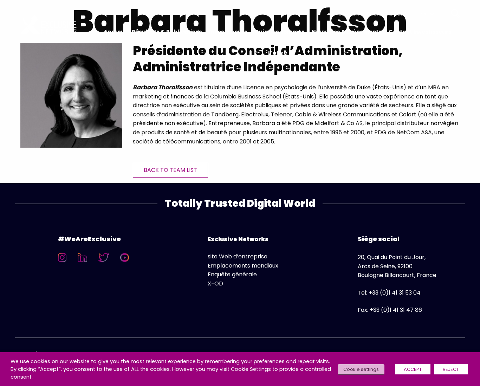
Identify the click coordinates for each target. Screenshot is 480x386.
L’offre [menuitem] (277, 53)
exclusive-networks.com (372, 13)
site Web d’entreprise (237, 256)
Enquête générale (232, 274)
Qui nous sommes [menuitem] (279, 32)
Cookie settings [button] (361, 369)
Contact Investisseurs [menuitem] (420, 32)
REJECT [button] (451, 369)
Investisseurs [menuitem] (228, 32)
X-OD (215, 283)
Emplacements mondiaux (243, 266)
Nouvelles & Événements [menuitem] (347, 32)
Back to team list (170, 170)
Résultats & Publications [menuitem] (167, 32)
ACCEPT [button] (413, 369)
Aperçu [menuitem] (114, 32)
